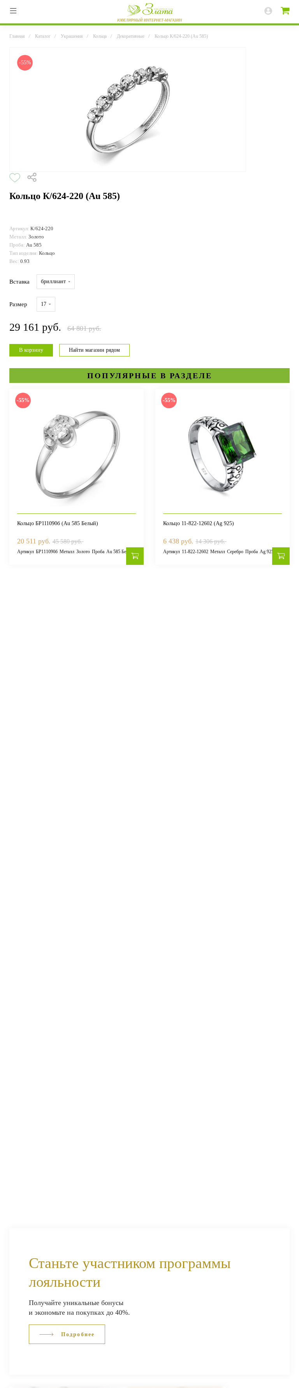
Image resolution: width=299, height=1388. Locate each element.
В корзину (31, 350)
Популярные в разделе (149, 375)
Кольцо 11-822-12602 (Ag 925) (198, 523)
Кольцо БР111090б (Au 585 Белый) (57, 523)
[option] (127, 109)
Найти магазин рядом (94, 350)
